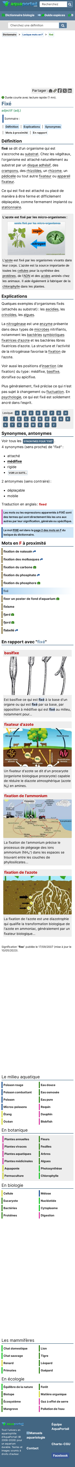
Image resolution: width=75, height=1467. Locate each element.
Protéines (10, 1215)
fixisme (8, 606)
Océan (8, 1121)
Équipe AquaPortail (60, 1426)
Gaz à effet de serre (54, 1401)
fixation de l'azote (20, 872)
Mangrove (10, 1409)
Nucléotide (48, 1201)
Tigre (44, 1356)
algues (29, 315)
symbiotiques (53, 335)
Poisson (8, 1099)
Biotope (8, 1394)
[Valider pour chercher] (70, 4)
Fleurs (45, 1139)
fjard (6, 614)
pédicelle (9, 176)
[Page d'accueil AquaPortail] (19, 6)
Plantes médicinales (18, 1161)
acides (45, 276)
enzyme (46, 324)
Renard (8, 1363)
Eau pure (47, 1099)
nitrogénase (16, 324)
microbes (41, 329)
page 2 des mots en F (48, 530)
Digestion (47, 1215)
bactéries (34, 335)
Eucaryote (10, 1201)
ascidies (52, 309)
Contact (32, 1448)
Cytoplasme (49, 1208)
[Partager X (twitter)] (65, 91)
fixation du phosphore (20, 583)
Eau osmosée (50, 1092)
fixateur (45, 176)
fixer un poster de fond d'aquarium (29, 599)
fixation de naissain (17, 551)
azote (9, 260)
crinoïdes (9, 315)
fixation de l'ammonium (25, 796)
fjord (7, 622)
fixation (54, 351)
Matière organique (54, 1394)
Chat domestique (15, 1348)
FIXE (16, 530)
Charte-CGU (61, 1444)
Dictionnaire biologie (19, 15)
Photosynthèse (51, 1168)
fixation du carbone (17, 567)
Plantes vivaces (15, 1146)
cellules (23, 271)
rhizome (55, 171)
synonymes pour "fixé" (38, 441)
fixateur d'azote (19, 724)
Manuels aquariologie (36, 1435)
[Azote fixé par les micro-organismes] (37, 238)
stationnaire (11, 207)
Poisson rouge (13, 1085)
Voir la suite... (18, 472)
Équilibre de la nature (18, 1387)
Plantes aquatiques (17, 1154)
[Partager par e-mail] (50, 91)
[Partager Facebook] (60, 91)
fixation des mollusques (21, 559)
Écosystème (12, 1401)
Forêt (44, 1387)
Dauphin (46, 1114)
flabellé (8, 630)
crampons (10, 171)
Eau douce (48, 1085)
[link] (19, 4)
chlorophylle (11, 286)
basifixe (53, 371)
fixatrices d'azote (16, 340)
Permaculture (14, 1176)
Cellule (8, 1193)
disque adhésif (39, 165)
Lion (44, 1348)
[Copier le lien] (55, 91)
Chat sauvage (13, 1356)
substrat (31, 154)
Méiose (46, 1193)
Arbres (45, 1154)
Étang (7, 1114)
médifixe (14, 461)
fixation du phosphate (19, 575)
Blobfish (46, 1121)
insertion (49, 366)
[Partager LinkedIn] (70, 91)
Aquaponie (11, 1168)
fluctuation (55, 392)
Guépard (47, 1370)
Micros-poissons (15, 1107)
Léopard (46, 1363)
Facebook (60, 1455)
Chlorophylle (49, 1176)
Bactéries (10, 1208)
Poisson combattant (17, 1092)
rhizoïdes (34, 171)
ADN (26, 276)
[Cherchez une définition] (63, 25)
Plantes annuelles (16, 1139)
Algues (46, 1161)
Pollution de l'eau (52, 1409)
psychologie (11, 397)
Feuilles (46, 1146)
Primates (9, 1370)
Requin (45, 1107)
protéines (9, 276)
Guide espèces (54, 15)
